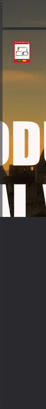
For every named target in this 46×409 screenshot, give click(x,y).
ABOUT (16, 28)
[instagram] (1, 402)
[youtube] (1, 403)
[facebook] (1, 400)
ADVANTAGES (20, 28)
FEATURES (25, 28)
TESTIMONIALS (30, 28)
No (24, 60)
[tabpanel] (23, 203)
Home (12, 28)
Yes (19, 60)
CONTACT (34, 28)
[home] (1, 1)
